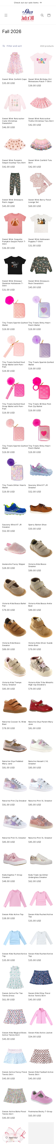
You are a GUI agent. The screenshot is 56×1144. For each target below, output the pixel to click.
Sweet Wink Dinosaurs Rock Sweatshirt (38, 282)
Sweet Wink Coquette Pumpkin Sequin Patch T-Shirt (14, 241)
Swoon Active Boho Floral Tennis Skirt (14, 1112)
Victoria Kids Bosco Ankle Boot (40, 604)
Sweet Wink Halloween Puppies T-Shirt (39, 240)
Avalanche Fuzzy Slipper (13, 564)
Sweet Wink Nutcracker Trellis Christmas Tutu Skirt (41, 119)
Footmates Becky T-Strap (40, 1111)
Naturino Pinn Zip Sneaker (14, 801)
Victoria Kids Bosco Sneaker (37, 565)
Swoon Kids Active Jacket (40, 1033)
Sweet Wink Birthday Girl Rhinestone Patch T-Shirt (40, 80)
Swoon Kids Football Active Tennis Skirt (41, 1073)
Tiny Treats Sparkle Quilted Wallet (15, 324)
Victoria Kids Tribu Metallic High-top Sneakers (40, 683)
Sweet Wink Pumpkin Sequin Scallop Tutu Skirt (14, 161)
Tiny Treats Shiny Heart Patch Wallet (39, 324)
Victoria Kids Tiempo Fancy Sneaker (12, 683)
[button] (6, 15)
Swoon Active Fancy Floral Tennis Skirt (14, 1073)
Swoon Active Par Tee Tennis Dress (12, 994)
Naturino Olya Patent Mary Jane (40, 723)
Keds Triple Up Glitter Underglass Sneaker (38, 876)
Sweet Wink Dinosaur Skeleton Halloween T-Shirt (12, 283)
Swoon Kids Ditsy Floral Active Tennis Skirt (39, 994)
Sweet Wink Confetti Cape (14, 79)
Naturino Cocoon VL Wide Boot (14, 723)
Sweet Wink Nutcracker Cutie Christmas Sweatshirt (13, 120)
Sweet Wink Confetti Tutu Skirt (40, 161)
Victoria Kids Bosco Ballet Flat (14, 604)
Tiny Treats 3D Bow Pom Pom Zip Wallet (39, 405)
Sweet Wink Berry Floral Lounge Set (39, 201)
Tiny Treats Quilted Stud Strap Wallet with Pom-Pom (13, 364)
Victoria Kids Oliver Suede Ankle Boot (40, 644)
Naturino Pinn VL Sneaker (40, 801)
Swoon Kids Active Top (12, 914)
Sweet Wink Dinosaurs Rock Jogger (12, 201)
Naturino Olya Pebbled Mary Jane (12, 762)
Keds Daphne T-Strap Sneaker (12, 876)
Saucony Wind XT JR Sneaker (38, 486)
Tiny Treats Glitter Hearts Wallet (14, 486)
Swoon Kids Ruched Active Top (40, 915)
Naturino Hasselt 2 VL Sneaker (38, 762)
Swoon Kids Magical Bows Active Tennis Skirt (14, 1034)
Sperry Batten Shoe (37, 525)
